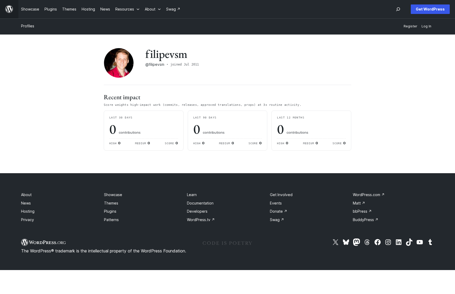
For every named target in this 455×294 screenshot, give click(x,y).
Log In (426, 26)
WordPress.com (369, 194)
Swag (277, 219)
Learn (192, 194)
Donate (278, 211)
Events (276, 203)
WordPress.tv (201, 219)
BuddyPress (365, 219)
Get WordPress (430, 9)
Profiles (27, 26)
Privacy (27, 219)
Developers (197, 211)
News (26, 203)
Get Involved (281, 194)
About (26, 194)
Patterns (111, 219)
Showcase (113, 194)
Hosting (27, 211)
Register (410, 26)
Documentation (200, 203)
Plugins (110, 211)
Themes (111, 203)
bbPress (362, 211)
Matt (359, 203)
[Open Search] (398, 9)
